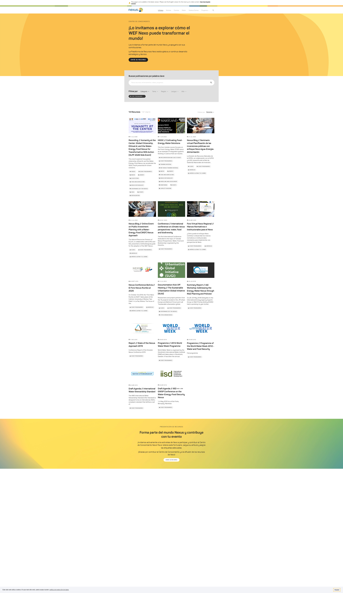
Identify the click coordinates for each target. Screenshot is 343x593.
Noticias (168, 10)
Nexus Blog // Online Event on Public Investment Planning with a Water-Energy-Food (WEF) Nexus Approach (141, 229)
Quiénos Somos (194, 10)
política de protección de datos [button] (59, 589)
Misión (184, 10)
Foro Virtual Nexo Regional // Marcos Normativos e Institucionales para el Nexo (200, 226)
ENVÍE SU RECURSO (138, 60)
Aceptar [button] (337, 589)
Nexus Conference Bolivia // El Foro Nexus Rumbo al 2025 (142, 288)
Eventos (176, 10)
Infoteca (160, 10)
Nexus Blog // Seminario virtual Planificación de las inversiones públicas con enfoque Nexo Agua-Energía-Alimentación (200, 146)
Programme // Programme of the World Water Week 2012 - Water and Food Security (200, 346)
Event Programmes (137, 96)
